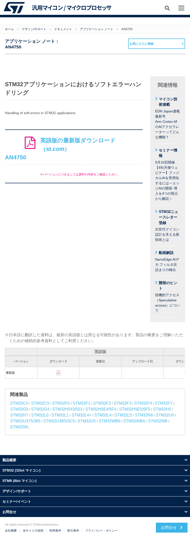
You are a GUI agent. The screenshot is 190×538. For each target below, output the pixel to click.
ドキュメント (63, 29)
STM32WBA (134, 421)
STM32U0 (165, 415)
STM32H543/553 (67, 409)
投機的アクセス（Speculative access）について (167, 296)
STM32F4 (143, 403)
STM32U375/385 (25, 421)
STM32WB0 (109, 421)
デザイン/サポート (34, 29)
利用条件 (55, 530)
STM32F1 (81, 403)
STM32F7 (163, 403)
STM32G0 (19, 409)
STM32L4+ (81, 415)
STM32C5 (40, 403)
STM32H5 (162, 409)
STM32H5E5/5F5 (134, 409)
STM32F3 (122, 403)
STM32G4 (40, 409)
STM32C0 (19, 403)
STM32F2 (102, 403)
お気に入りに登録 (141, 43)
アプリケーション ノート (96, 29)
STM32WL (19, 427)
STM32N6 (144, 415)
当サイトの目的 (33, 530)
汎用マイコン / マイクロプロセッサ (71, 7)
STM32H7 (19, 415)
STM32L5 (123, 415)
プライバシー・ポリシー (101, 530)
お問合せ (169, 527)
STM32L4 (103, 415)
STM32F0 (61, 403)
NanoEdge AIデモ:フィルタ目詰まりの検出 (167, 261)
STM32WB (157, 421)
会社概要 (11, 530)
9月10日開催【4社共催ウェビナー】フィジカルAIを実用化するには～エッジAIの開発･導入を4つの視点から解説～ (167, 174)
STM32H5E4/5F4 (100, 409)
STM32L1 (60, 415)
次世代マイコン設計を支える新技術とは (167, 225)
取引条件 (73, 530)
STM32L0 (39, 415)
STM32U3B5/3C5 (59, 421)
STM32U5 (87, 421)
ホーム (9, 29)
